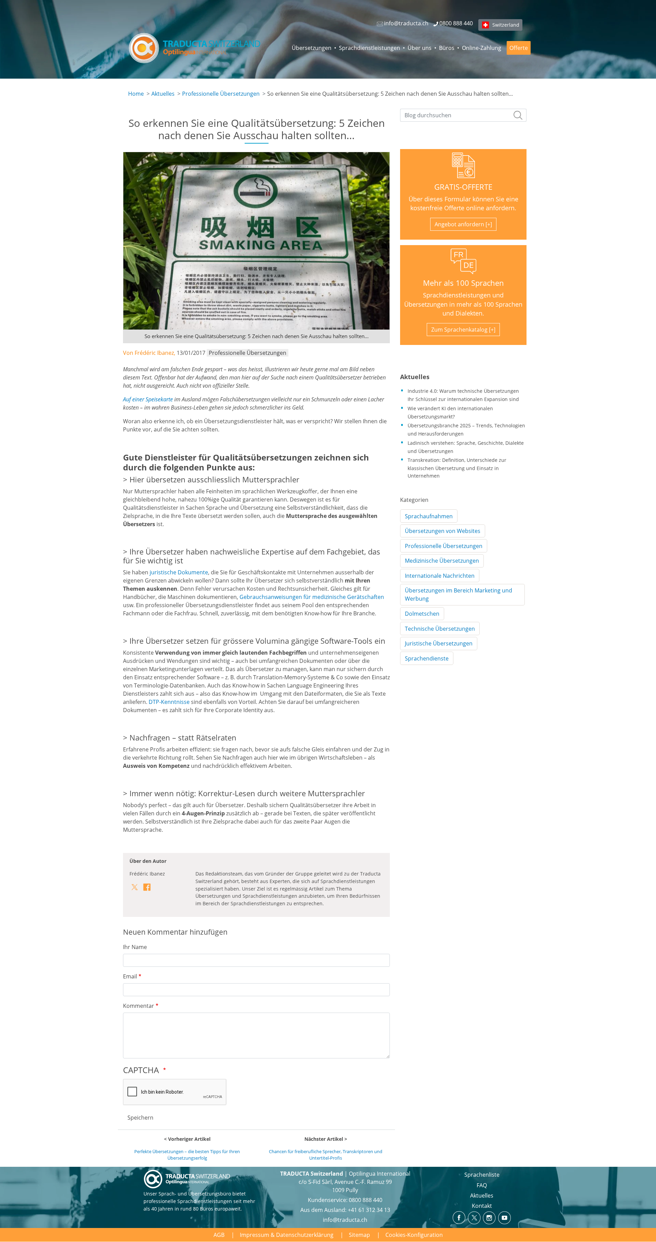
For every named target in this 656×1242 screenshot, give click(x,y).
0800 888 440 (365, 1200)
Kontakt (482, 1206)
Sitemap (359, 1235)
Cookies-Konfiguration (414, 1235)
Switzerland (505, 25)
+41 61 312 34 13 (369, 1210)
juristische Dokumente (179, 572)
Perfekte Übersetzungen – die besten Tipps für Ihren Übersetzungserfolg (187, 1154)
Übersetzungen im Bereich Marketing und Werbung (458, 594)
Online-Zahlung (481, 48)
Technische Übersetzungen (440, 628)
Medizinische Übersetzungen (442, 560)
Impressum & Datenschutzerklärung (286, 1235)
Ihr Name (135, 947)
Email (130, 976)
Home (136, 93)
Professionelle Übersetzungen (221, 93)
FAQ (482, 1185)
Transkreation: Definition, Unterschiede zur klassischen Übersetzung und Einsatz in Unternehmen (457, 468)
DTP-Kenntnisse (169, 702)
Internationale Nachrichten (440, 575)
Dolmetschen (422, 613)
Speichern (140, 1117)
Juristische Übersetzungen (439, 643)
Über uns (420, 48)
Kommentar (138, 1006)
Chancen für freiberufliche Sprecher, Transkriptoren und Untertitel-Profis (325, 1154)
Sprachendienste (427, 658)
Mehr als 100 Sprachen (463, 283)
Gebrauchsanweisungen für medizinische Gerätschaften (312, 597)
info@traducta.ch (345, 1220)
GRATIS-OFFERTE (463, 187)
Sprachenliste (482, 1174)
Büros (446, 48)
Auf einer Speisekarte (148, 399)
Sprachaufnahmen (429, 516)
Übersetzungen (311, 48)
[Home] (195, 48)
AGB (219, 1235)
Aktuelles (163, 93)
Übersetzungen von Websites (442, 531)
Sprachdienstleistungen (369, 48)
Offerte (518, 48)
